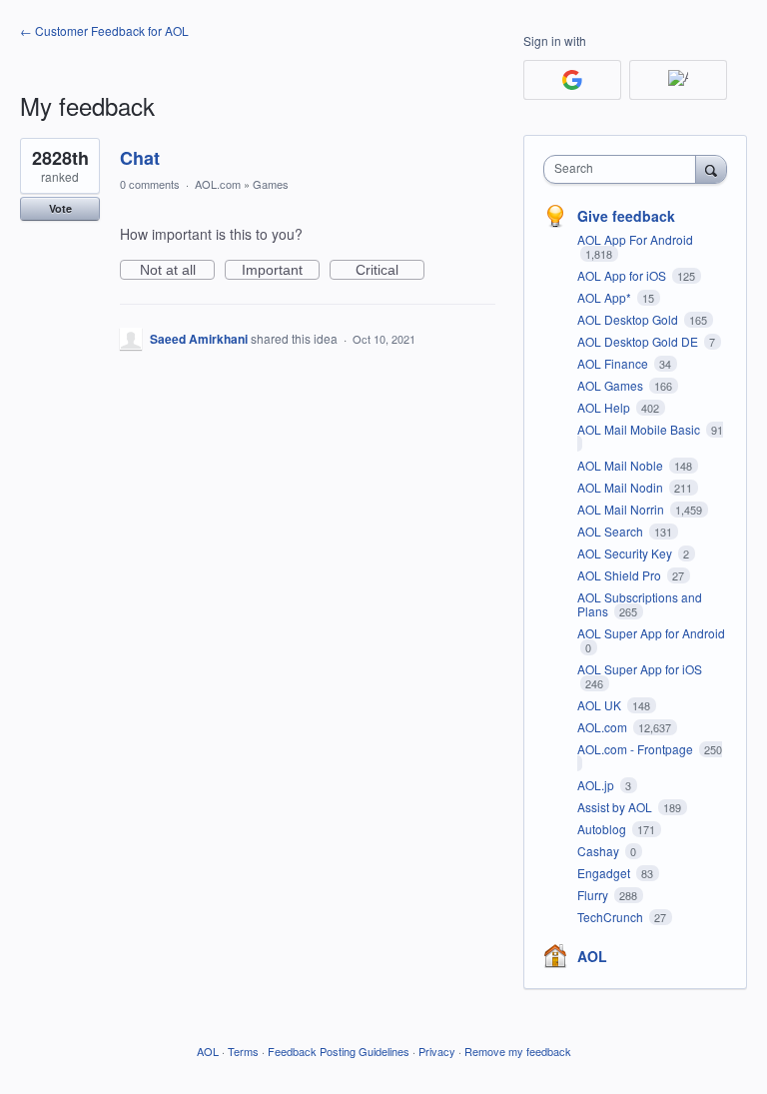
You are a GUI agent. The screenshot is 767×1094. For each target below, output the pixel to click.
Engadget (605, 872)
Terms (243, 1051)
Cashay (599, 850)
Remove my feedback (517, 1051)
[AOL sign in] (678, 80)
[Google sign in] (572, 80)
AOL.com (218, 184)
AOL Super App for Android (651, 632)
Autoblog (603, 828)
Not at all (177, 271)
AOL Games (611, 385)
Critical (390, 271)
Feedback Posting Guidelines (338, 1051)
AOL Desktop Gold (629, 319)
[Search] (711, 169)
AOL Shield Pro (620, 574)
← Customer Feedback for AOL (104, 30)
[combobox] (624, 169)
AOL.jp (597, 784)
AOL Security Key (626, 553)
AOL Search (611, 531)
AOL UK (600, 704)
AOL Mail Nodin (621, 487)
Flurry (594, 894)
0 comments (150, 184)
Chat (140, 158)
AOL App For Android (635, 239)
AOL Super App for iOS (639, 668)
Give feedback (626, 216)
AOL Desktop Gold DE (639, 341)
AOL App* (605, 297)
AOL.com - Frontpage (636, 748)
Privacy (436, 1051)
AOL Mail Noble (621, 465)
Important (281, 271)
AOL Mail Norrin (622, 509)
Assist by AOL (616, 806)
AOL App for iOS (623, 275)
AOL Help (605, 407)
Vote (60, 208)
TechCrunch (611, 916)
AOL (592, 956)
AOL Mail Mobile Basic (640, 429)
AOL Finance (614, 363)
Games (271, 184)
